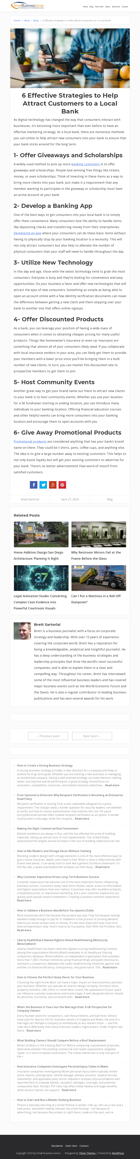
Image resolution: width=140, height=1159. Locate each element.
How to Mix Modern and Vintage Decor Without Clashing (54, 851)
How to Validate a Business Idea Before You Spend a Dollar (55, 910)
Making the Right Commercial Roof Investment (47, 828)
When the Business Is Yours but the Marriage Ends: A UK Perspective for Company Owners (64, 1009)
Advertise (116, 7)
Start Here (99, 7)
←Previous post (48, 736)
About (107, 7)
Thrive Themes (87, 1153)
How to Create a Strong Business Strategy (45, 765)
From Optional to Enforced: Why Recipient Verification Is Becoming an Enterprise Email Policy (70, 797)
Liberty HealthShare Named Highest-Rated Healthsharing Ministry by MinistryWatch (62, 942)
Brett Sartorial (30, 499)
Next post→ (92, 736)
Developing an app (27, 233)
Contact (125, 7)
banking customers (85, 164)
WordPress (118, 1153)
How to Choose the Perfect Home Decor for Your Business (55, 977)
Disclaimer (57, 1145)
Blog (91, 7)
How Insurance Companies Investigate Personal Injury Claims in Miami (62, 1066)
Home (85, 7)
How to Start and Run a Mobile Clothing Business (49, 1100)
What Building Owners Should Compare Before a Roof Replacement (61, 1040)
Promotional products (30, 441)
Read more (112, 785)
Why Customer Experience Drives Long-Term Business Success (58, 877)
